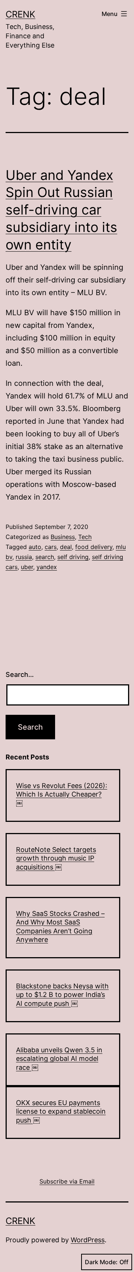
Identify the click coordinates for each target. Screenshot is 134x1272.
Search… (20, 674)
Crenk (20, 14)
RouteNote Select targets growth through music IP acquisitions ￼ (56, 858)
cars (51, 547)
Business (63, 536)
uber (27, 567)
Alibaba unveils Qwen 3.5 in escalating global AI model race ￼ (59, 1058)
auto (35, 547)
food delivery (93, 547)
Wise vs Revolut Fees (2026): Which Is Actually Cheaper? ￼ (61, 794)
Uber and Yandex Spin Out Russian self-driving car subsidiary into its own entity (61, 210)
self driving (73, 557)
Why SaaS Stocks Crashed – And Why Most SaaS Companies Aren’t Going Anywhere (60, 926)
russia (24, 557)
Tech (85, 536)
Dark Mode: (101, 1262)
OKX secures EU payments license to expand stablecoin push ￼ (61, 1111)
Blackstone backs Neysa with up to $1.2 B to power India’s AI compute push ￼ (62, 994)
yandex (46, 567)
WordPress (88, 1240)
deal (66, 547)
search (44, 557)
